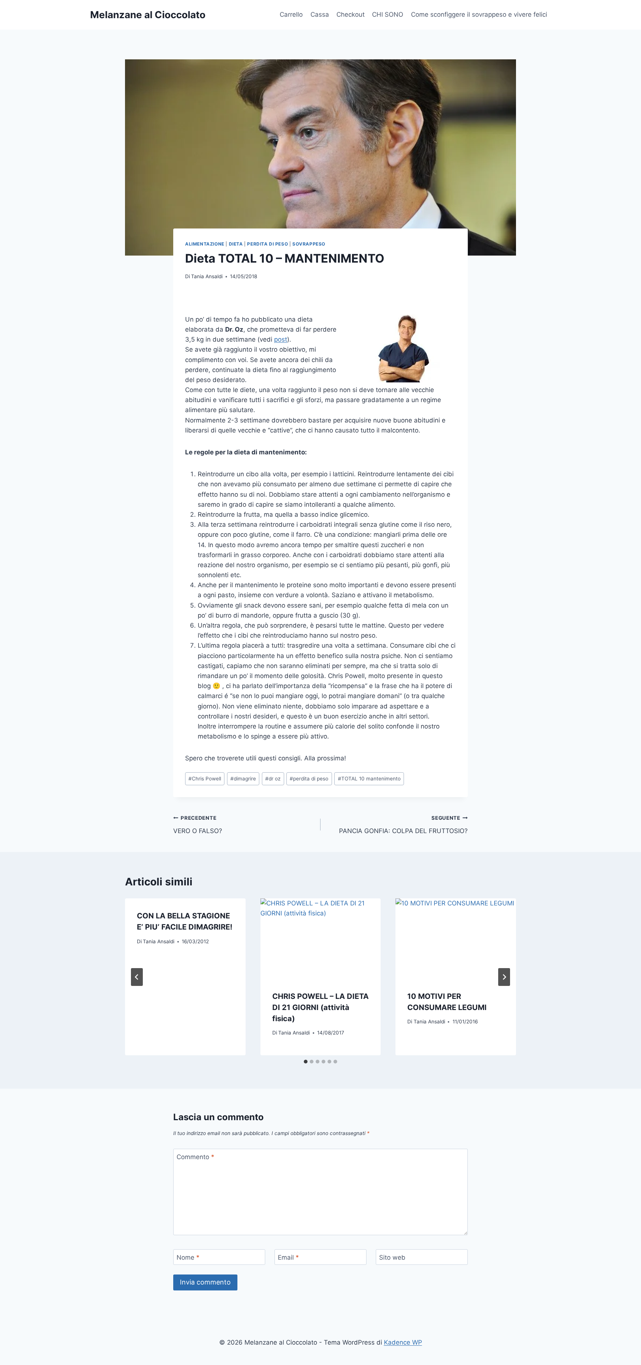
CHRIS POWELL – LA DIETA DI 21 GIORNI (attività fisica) (320, 1007)
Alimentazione (204, 244)
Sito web (392, 1257)
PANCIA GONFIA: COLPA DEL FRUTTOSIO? (403, 825)
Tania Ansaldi (207, 276)
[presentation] (320, 938)
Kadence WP (403, 1342)
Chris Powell (204, 779)
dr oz (272, 779)
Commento (195, 1157)
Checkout (350, 14)
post (280, 339)
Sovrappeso (308, 244)
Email (288, 1257)
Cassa (319, 14)
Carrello (291, 14)
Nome (188, 1257)
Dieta (236, 244)
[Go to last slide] (137, 977)
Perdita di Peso (267, 244)
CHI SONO (387, 14)
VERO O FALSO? (197, 825)
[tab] (306, 1061)
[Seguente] (504, 977)
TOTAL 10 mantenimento (369, 779)
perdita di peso (309, 779)
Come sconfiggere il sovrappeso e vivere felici (479, 14)
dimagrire (243, 779)
